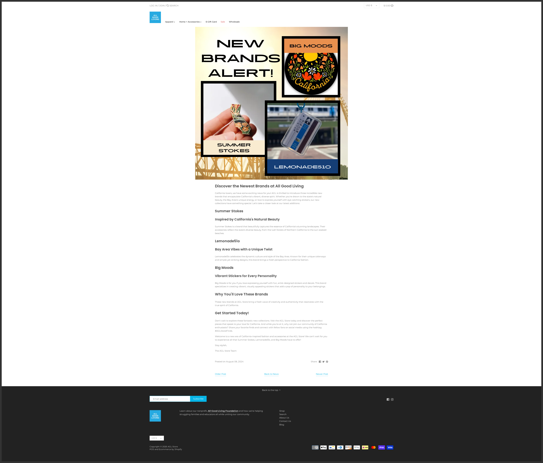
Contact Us (285, 421)
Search (282, 414)
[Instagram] (392, 399)
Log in (153, 5)
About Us (284, 417)
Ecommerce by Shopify (170, 449)
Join (162, 5)
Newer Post (322, 374)
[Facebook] (388, 399)
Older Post (220, 374)
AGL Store (173, 446)
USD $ (369, 5)
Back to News (271, 374)
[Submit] (167, 6)
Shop (282, 411)
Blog (281, 424)
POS (152, 449)
